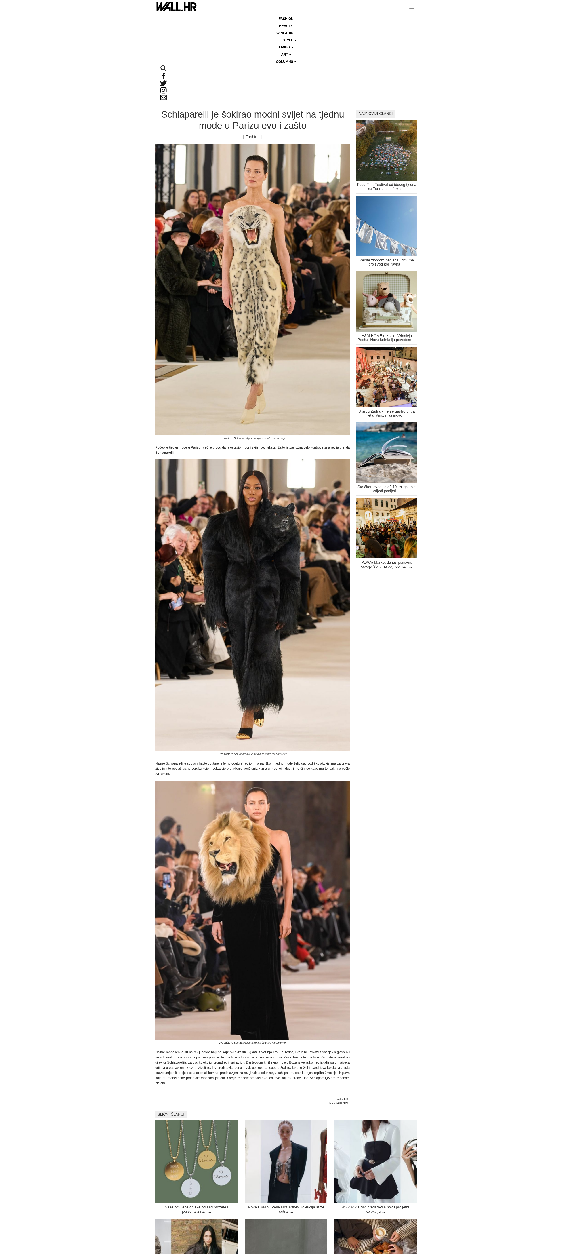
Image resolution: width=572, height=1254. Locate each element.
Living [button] (285, 47)
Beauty (286, 26)
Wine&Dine (286, 33)
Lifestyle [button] (284, 40)
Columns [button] (285, 61)
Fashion (286, 19)
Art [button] (285, 54)
